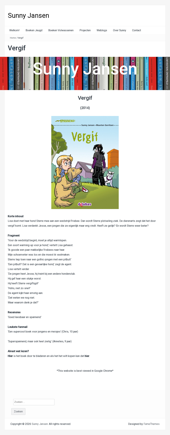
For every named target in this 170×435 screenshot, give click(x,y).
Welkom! (14, 30)
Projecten (85, 30)
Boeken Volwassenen (61, 30)
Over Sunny (119, 30)
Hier (10, 356)
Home (13, 38)
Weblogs (102, 30)
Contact (136, 30)
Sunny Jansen (28, 15)
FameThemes (152, 424)
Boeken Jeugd (34, 30)
